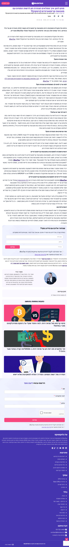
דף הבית (62, 13)
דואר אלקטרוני (60, 396)
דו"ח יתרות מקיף (23, 180)
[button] (62, 16)
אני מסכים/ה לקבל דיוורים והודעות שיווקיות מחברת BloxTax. (40, 251)
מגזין (57, 13)
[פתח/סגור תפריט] (66, 3)
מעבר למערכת (5, 3)
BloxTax (12, 39)
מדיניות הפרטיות (40, 255)
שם (63, 389)
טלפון (63, 403)
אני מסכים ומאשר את (48, 254)
